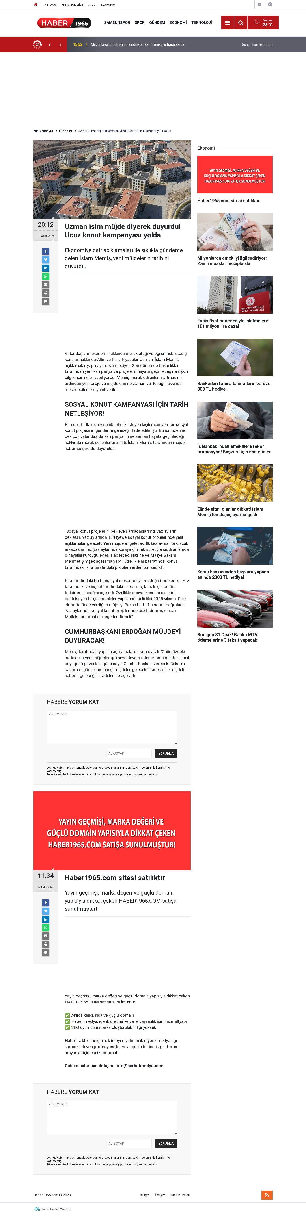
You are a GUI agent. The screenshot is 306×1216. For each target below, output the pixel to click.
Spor (140, 22)
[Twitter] (45, 259)
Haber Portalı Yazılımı (56, 1209)
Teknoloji (201, 22)
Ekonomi (178, 22)
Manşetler (50, 4)
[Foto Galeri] (270, 4)
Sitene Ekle (108, 4)
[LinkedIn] (45, 268)
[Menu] (228, 23)
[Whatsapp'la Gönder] (45, 276)
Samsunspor (117, 22)
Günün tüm (257, 44)
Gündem (157, 22)
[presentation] (49, 44)
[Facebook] (45, 251)
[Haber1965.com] (64, 22)
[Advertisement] (153, 90)
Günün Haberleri (72, 4)
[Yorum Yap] (45, 301)
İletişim (160, 1195)
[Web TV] (259, 4)
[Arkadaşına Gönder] (45, 284)
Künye (144, 1195)
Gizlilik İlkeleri (180, 1195)
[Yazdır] (45, 293)
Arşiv (91, 4)
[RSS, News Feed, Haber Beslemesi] (267, 1195)
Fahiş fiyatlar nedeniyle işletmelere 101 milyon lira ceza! (135, 44)
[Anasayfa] (35, 4)
